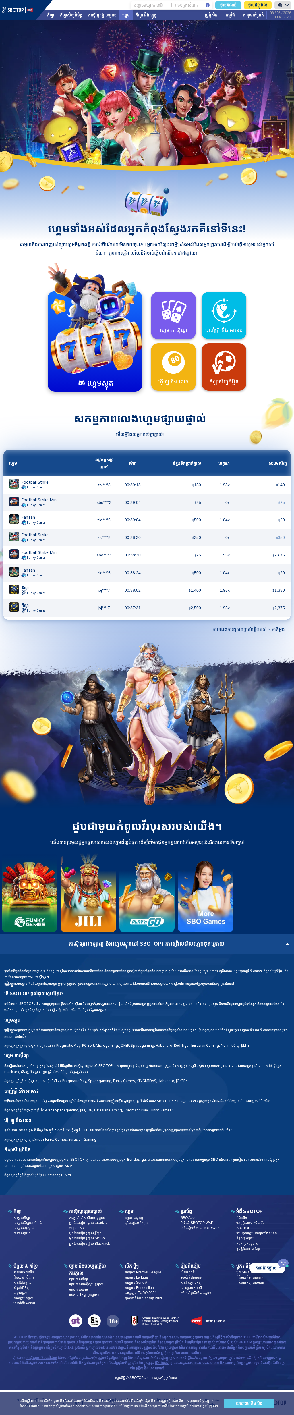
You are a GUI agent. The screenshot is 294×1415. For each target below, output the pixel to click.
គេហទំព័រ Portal (24, 1303)
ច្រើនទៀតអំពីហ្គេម (136, 1223)
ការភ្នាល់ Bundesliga (139, 1288)
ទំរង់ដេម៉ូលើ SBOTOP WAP (200, 1228)
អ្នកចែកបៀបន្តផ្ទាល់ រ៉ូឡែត (85, 1233)
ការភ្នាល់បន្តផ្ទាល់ (24, 1228)
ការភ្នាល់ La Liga (136, 1277)
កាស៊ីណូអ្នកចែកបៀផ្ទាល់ (41, 1358)
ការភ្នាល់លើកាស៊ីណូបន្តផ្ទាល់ (87, 1218)
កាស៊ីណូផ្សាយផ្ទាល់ (102, 15)
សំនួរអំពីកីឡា (22, 1288)
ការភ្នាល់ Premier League (143, 1272)
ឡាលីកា (105, 1353)
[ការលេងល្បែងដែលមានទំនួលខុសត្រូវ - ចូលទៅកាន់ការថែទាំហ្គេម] (94, 1321)
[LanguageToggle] (282, 5)
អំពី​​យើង (241, 1218)
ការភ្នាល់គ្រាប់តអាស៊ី (216, 1342)
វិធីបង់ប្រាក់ (162, 1363)
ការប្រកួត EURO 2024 (140, 1293)
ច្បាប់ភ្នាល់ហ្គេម (78, 1289)
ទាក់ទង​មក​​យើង (23, 1272)
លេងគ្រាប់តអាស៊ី (191, 1288)
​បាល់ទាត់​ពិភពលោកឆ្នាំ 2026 (144, 1298)
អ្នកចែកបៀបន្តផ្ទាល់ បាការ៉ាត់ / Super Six (88, 1225)
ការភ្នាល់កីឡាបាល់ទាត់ (27, 1223)
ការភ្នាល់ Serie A (136, 1283)
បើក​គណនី (188, 1272)
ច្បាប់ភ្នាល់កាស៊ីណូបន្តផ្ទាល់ (86, 1284)
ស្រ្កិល (139, 1368)
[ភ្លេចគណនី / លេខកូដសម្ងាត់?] (207, 5)
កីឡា (50, 15)
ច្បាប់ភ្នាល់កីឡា (78, 1279)
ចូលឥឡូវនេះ (257, 5)
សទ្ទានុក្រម (20, 1293)
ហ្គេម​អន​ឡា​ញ (134, 1218)
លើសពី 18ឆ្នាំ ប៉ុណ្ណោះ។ (84, 1295)
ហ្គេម (126, 15)
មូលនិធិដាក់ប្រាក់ (191, 1277)
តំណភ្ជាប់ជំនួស (23, 1298)
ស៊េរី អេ (139, 1353)
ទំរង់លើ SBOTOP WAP (197, 1223)
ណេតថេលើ (157, 1368)
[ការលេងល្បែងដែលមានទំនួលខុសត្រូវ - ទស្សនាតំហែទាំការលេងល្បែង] (75, 1321)
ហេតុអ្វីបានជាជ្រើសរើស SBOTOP (251, 1225)
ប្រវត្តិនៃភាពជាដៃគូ (248, 1249)
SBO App (188, 1218)
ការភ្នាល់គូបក (22, 1233)
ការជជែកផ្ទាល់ (22, 1283)
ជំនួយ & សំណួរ (23, 1277)
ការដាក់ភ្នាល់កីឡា (192, 1283)
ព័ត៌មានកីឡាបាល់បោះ (250, 1283)
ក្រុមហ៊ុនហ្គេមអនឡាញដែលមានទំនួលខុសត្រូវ (256, 1235)
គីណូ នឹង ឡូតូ (146, 15)
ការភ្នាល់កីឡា (21, 1218)
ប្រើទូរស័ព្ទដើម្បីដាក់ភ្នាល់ (196, 1293)
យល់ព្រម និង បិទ (249, 1403)
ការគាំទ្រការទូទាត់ (247, 1244)
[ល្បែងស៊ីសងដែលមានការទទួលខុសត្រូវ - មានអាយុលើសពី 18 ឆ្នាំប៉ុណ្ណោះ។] (113, 1321)
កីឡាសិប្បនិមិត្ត (71, 15)
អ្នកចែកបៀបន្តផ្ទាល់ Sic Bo (87, 1238)
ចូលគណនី (228, 5)
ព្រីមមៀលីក (263, 1347)
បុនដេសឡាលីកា (122, 1353)
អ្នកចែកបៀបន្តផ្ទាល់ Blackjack (89, 1244)
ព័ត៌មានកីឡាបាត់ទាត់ (250, 1277)
